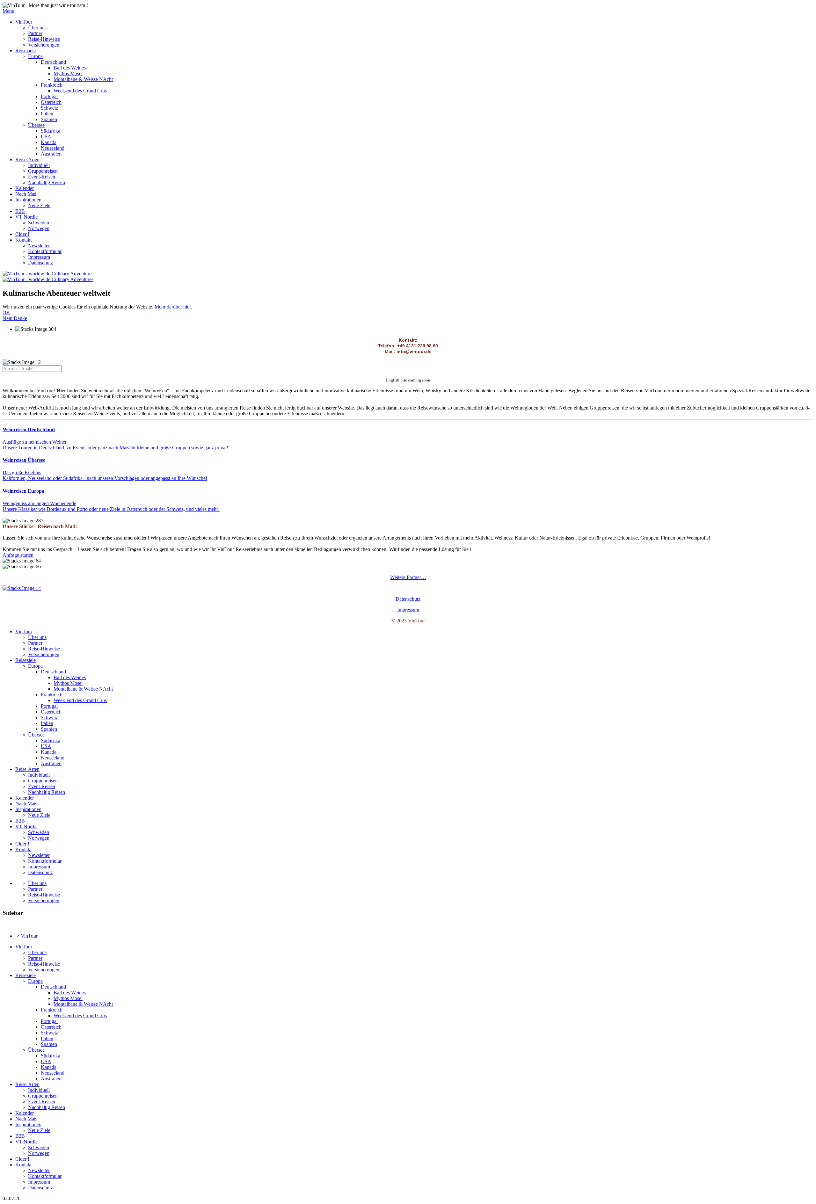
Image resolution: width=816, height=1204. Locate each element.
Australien (51, 153)
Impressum (39, 257)
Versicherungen (43, 44)
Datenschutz (40, 262)
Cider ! (22, 234)
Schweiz (49, 108)
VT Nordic (26, 217)
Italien (47, 113)
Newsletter (39, 245)
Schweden (38, 222)
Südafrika (50, 131)
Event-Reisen (41, 176)
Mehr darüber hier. (173, 306)
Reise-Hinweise (44, 39)
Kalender (24, 188)
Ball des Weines (70, 67)
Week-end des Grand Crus (80, 90)
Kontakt (23, 240)
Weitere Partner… (408, 577)
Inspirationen (28, 199)
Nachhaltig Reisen (46, 182)
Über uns (37, 27)
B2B (20, 211)
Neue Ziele (39, 205)
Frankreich (51, 85)
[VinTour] (22, 588)
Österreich (51, 102)
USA (46, 136)
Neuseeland (52, 148)
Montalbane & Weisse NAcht (83, 79)
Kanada (48, 142)
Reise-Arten (27, 159)
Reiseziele (25, 50)
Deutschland (53, 62)
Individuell (39, 165)
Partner (35, 33)
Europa (35, 56)
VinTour (23, 22)
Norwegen (38, 228)
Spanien (49, 119)
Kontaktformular (45, 251)
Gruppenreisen (43, 171)
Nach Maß (26, 194)
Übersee (36, 125)
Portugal (49, 96)
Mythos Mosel (68, 73)
